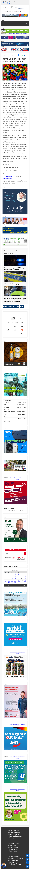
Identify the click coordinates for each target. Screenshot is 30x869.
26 (25, 581)
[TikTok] (7, 3)
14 (9, 578)
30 (15, 583)
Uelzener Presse (15, 864)
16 (15, 578)
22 (12, 581)
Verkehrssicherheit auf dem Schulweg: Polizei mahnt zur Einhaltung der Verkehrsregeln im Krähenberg (15, 300)
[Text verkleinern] (27, 859)
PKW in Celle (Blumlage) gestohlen (14, 284)
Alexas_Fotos (10, 176)
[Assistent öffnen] (3, 865)
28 (9, 583)
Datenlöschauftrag (15, 847)
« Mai (7, 585)
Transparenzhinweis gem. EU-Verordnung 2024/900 (17, 33)
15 (12, 578)
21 (9, 581)
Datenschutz (13, 849)
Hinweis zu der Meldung (9, 178)
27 (5, 583)
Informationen (14, 834)
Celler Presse (14, 830)
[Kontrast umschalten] (27, 862)
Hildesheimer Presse (14, 861)
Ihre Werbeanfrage (15, 836)
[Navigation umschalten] (2, 20)
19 (25, 578)
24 (19, 581)
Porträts (12, 838)
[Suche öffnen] (26, 23)
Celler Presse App (15, 832)
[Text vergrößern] (27, 855)
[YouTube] (9, 3)
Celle (12, 55)
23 (15, 581)
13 (5, 578)
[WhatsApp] (11, 3)
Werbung (12, 845)
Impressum (13, 851)
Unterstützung (14, 844)
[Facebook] (3, 3)
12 (25, 576)
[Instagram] (5, 3)
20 (5, 581)
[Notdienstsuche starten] (25, 553)
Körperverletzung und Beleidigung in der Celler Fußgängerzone (14, 268)
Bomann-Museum (8, 306)
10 (18, 576)
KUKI (21, 306)
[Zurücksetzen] (27, 866)
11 (22, 576)
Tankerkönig (8, 422)
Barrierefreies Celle (16, 858)
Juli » (23, 585)
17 (18, 578)
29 (12, 583)
